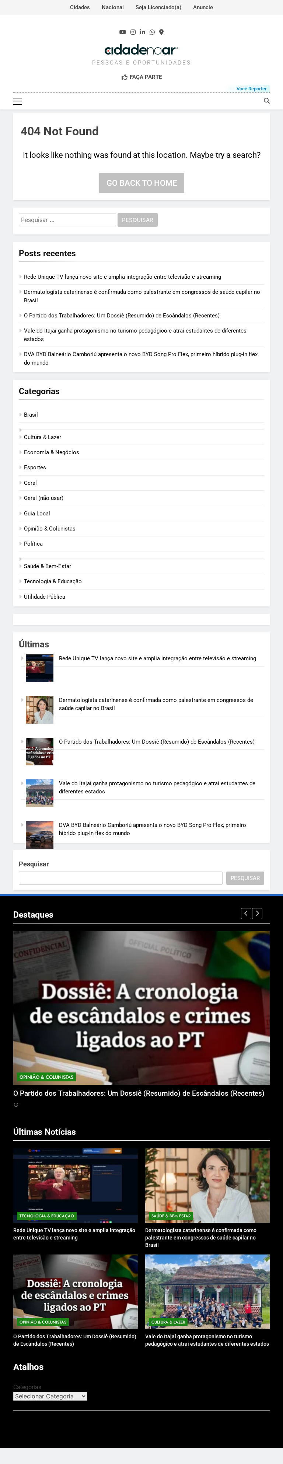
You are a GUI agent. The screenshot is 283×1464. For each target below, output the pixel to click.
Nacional (113, 7)
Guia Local (37, 513)
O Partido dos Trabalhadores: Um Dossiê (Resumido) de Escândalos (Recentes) (122, 315)
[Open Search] (267, 101)
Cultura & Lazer (42, 437)
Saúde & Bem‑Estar (47, 566)
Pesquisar (34, 864)
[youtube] (122, 32)
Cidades (80, 7)
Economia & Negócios (51, 452)
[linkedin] (142, 32)
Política (33, 543)
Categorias (27, 1387)
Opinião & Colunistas (50, 528)
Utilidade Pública (44, 597)
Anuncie (203, 7)
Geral (30, 483)
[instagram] (133, 32)
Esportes (35, 467)
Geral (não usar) (43, 498)
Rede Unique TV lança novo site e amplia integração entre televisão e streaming (122, 277)
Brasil (31, 414)
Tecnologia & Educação (53, 581)
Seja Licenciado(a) (158, 7)
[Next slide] (257, 913)
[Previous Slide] (246, 913)
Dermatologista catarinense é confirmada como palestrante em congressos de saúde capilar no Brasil (200, 1237)
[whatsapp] (152, 32)
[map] (161, 32)
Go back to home (141, 183)
